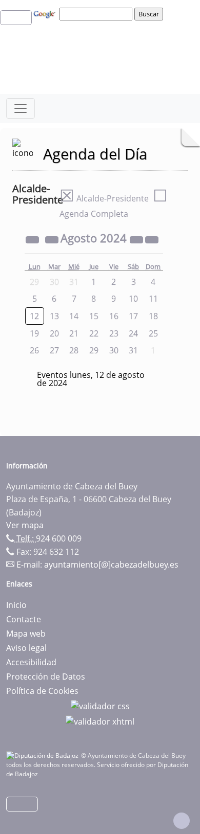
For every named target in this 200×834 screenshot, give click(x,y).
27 (54, 350)
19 (34, 333)
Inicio (16, 605)
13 (54, 316)
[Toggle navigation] (20, 108)
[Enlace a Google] (45, 13)
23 (113, 333)
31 (133, 350)
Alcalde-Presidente (104, 198)
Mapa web (26, 633)
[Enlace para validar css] (100, 705)
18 (153, 316)
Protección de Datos (45, 676)
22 (93, 333)
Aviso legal (26, 647)
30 (113, 350)
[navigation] (97, 13)
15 (93, 316)
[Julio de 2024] (53, 239)
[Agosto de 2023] (33, 239)
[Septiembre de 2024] (151, 239)
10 (133, 298)
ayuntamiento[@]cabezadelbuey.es (111, 564)
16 (113, 316)
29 (93, 350)
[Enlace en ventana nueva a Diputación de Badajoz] (43, 755)
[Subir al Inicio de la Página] (181, 821)
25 (153, 333)
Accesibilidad (31, 662)
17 (133, 316)
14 (73, 316)
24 (133, 333)
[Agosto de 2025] (137, 239)
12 (34, 316)
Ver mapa (25, 525)
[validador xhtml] (100, 720)
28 (73, 350)
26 (34, 350)
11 (153, 298)
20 (54, 333)
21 (73, 333)
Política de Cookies (42, 690)
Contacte (23, 619)
